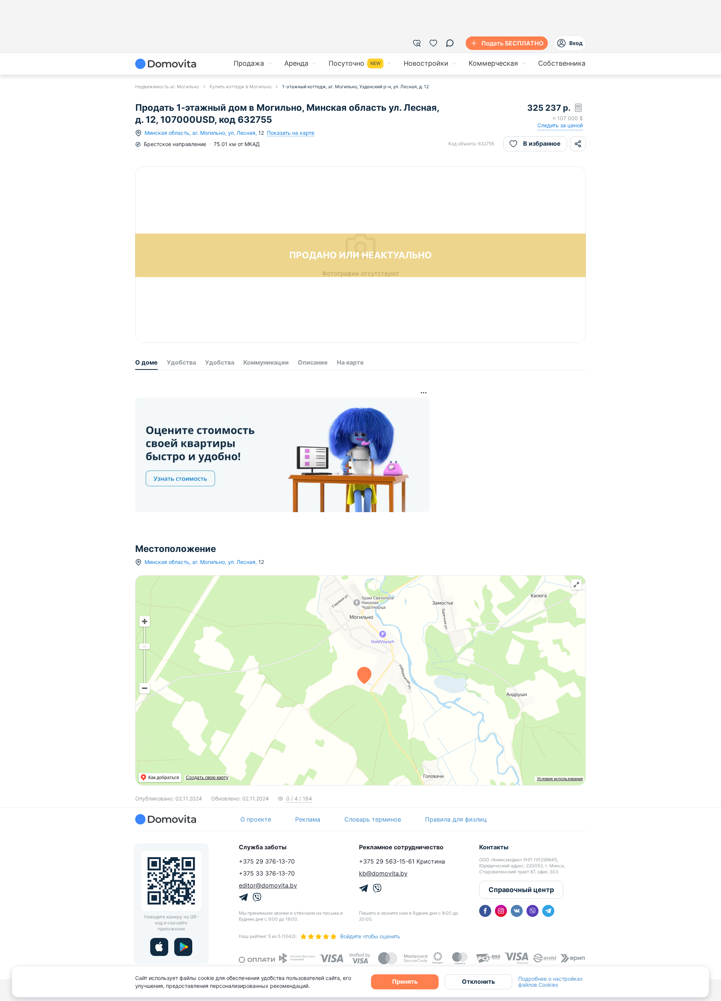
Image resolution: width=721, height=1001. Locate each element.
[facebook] (485, 911)
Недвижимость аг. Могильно (167, 86)
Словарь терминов (372, 819)
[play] (183, 947)
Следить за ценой (560, 125)
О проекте (255, 819)
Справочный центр (521, 890)
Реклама (307, 819)
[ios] (159, 947)
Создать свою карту (207, 777)
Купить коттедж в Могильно (241, 86)
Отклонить (478, 981)
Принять (405, 981)
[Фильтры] (417, 43)
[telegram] (548, 911)
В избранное (542, 143)
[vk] (517, 911)
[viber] (532, 911)
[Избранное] (433, 43)
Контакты (493, 847)
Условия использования (560, 778)
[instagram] (501, 911)
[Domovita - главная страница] (165, 63)
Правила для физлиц (456, 819)
